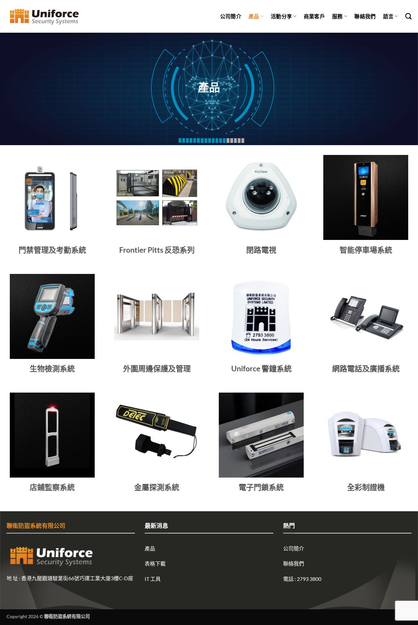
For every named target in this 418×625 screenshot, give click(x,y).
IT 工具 (153, 579)
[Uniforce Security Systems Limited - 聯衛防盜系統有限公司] (44, 16)
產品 (254, 16)
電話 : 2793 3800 (302, 579)
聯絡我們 (365, 16)
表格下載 (155, 563)
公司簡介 (230, 16)
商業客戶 (314, 16)
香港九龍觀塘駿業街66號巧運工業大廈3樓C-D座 (77, 578)
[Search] (408, 16)
